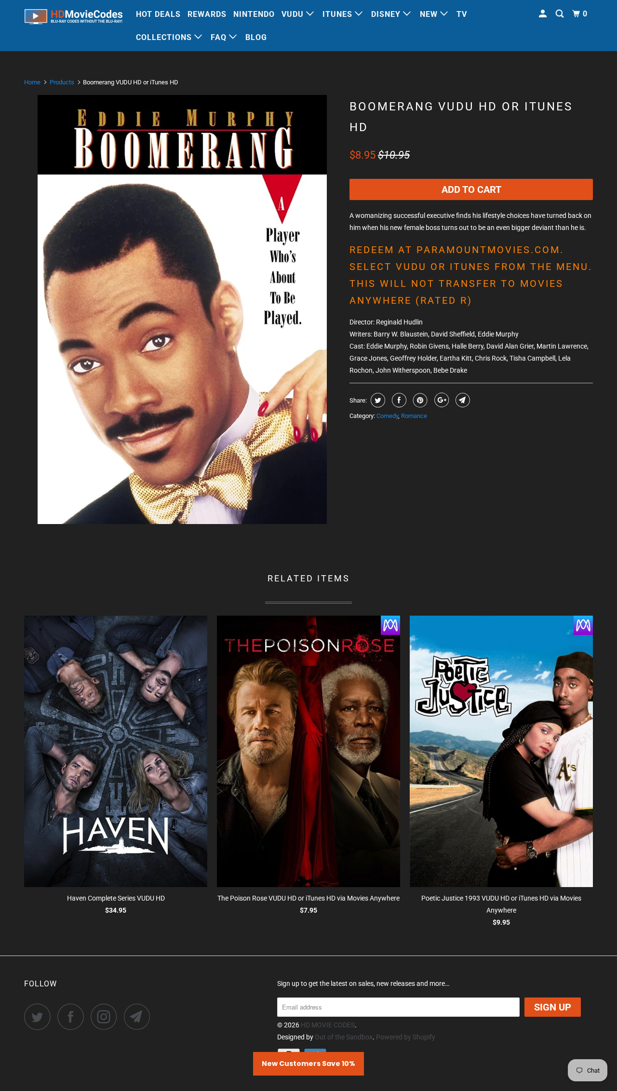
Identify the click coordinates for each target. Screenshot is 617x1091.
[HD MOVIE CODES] (73, 18)
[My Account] (543, 14)
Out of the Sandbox (344, 1037)
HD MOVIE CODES (328, 1025)
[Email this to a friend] (461, 400)
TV (461, 14)
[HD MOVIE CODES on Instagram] (106, 1016)
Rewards (207, 14)
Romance (414, 415)
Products (62, 82)
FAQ (220, 37)
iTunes (338, 14)
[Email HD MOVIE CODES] (140, 1016)
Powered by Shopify (405, 1037)
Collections (165, 37)
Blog (256, 37)
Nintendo (254, 14)
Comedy (387, 415)
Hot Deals (158, 14)
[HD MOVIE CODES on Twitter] (40, 1016)
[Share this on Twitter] (376, 400)
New (430, 14)
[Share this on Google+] (440, 400)
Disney (387, 14)
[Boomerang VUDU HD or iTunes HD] (182, 309)
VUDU (294, 14)
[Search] (560, 14)
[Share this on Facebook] (397, 400)
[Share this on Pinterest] (419, 400)
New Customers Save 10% (308, 1063)
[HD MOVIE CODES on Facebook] (73, 1016)
